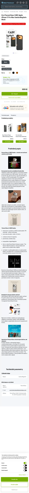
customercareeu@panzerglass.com (18, 390)
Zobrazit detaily (22, 474)
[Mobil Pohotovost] (8, 2)
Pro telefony (26, 11)
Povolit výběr (14, 484)
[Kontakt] (17, 2)
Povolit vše (15, 479)
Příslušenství (6, 11)
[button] (14, 7)
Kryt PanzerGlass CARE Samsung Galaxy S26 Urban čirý (7, 136)
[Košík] (23, 2)
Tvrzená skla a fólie (14, 11)
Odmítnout (14, 489)
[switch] (25, 465)
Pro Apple (21, 11)
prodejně (11, 80)
